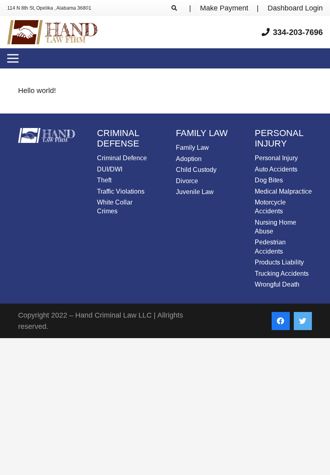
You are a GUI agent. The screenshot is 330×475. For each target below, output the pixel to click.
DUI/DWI (109, 169)
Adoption (189, 158)
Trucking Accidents (282, 273)
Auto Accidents (276, 169)
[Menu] (13, 58)
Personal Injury (276, 158)
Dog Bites (269, 180)
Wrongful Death (277, 284)
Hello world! (37, 91)
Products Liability (279, 262)
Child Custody (196, 169)
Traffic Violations (120, 191)
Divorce (187, 181)
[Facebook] (281, 321)
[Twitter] (303, 321)
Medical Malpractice (283, 191)
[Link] (52, 32)
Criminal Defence (122, 158)
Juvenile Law (195, 191)
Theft (104, 180)
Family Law (192, 147)
